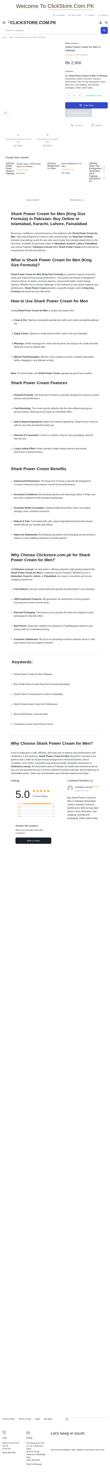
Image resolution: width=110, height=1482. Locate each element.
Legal (37, 1419)
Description (32, 200)
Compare (91, 15)
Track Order (60, 15)
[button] (77, 125)
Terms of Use (25, 1419)
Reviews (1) (77, 200)
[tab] (33, 200)
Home (4, 37)
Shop (11, 37)
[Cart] (106, 22)
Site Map (48, 1419)
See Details (18, 145)
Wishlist (105, 15)
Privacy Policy (8, 1419)
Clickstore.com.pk (53, 555)
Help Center (76, 15)
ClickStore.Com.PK (71, 6)
